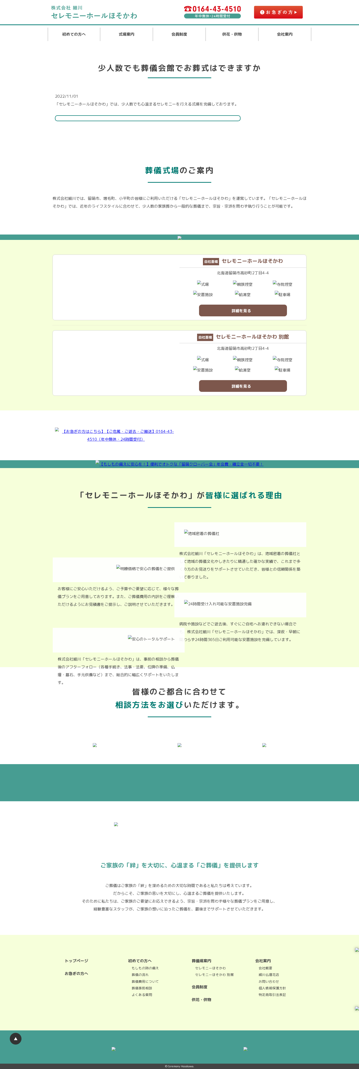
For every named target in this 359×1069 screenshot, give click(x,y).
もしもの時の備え (145, 968)
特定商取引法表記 (272, 994)
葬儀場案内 (201, 960)
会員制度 (179, 34)
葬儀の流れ (140, 974)
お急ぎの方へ (76, 973)
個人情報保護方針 (272, 988)
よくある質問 (142, 994)
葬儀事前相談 (142, 988)
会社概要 (265, 968)
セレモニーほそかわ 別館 (214, 974)
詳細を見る (241, 310)
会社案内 (285, 34)
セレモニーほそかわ (210, 968)
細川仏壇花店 (269, 974)
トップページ (76, 960)
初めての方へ (74, 34)
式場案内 (126, 34)
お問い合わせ (269, 981)
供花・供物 (232, 34)
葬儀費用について (145, 981)
